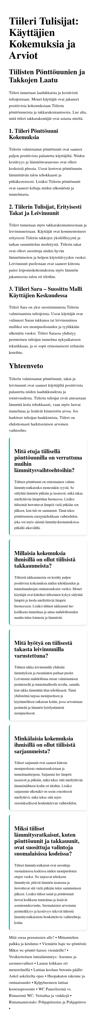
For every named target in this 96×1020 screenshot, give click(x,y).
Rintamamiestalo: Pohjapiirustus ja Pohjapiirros (47, 1002)
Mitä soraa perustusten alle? (32, 937)
